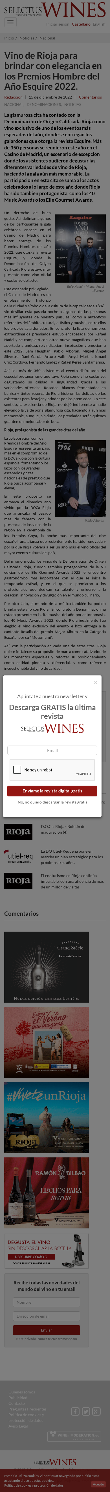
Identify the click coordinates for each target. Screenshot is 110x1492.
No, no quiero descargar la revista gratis (52, 802)
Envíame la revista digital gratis (52, 790)
